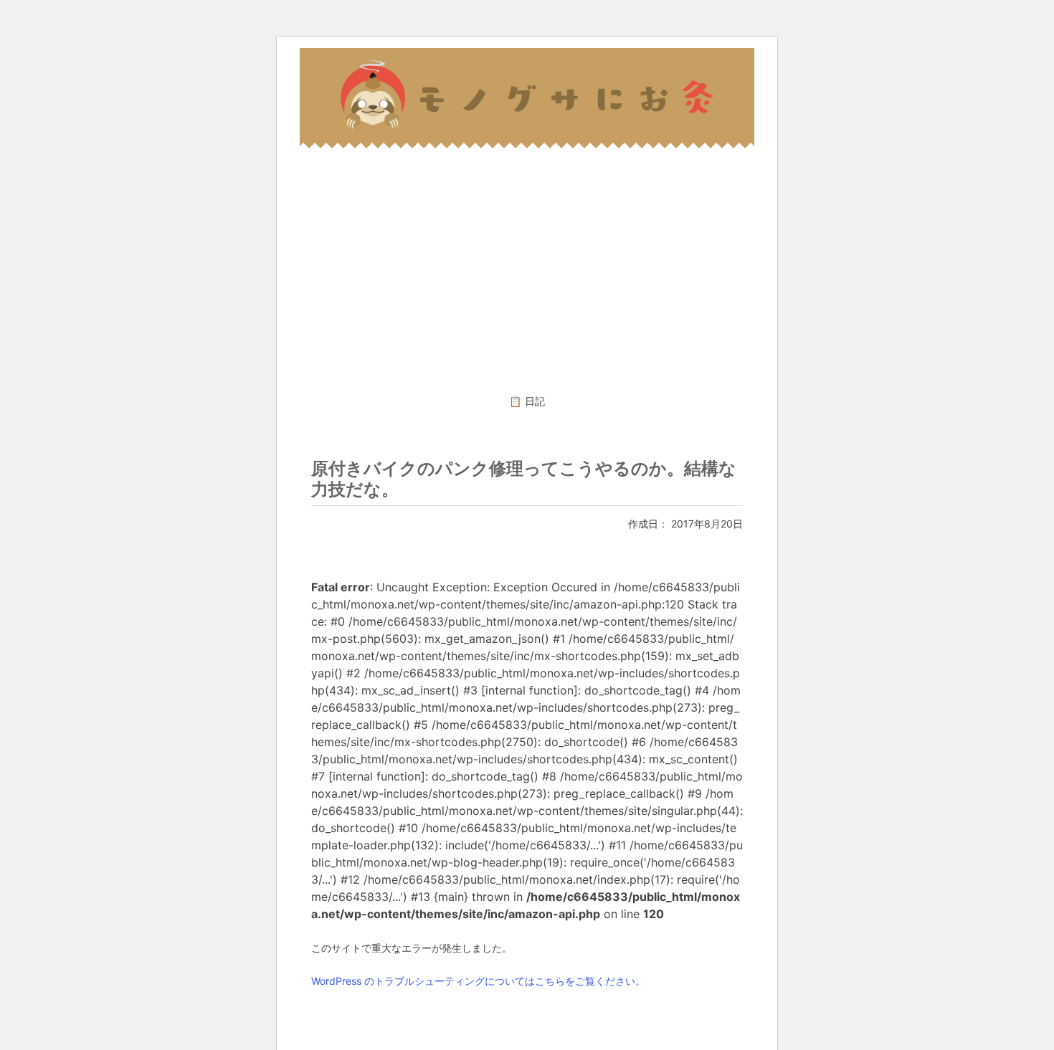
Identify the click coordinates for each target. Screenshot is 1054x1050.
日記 (535, 401)
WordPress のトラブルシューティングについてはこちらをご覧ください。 (478, 981)
